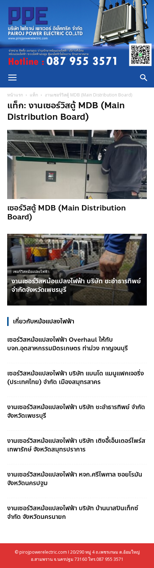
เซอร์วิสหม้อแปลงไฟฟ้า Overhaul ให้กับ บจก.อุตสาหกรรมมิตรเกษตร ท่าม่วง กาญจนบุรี (67, 344)
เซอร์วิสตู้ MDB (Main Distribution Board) (66, 212)
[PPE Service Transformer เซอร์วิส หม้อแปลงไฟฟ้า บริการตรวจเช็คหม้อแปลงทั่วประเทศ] (77, 34)
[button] (144, 77)
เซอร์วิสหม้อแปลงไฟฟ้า (31, 272)
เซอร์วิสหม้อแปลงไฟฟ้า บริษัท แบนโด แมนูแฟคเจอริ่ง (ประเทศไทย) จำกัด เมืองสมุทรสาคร (75, 378)
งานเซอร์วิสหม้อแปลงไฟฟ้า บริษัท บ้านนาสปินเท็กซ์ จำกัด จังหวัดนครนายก (72, 512)
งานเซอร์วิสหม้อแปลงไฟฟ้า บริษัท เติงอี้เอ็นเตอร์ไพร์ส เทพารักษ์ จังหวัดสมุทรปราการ (76, 445)
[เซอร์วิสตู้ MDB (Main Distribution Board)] (77, 164)
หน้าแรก (15, 95)
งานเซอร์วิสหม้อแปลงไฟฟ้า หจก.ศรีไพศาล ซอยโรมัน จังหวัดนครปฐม (74, 479)
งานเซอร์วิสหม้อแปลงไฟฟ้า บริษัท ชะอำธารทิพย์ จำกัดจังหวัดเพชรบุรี (76, 285)
